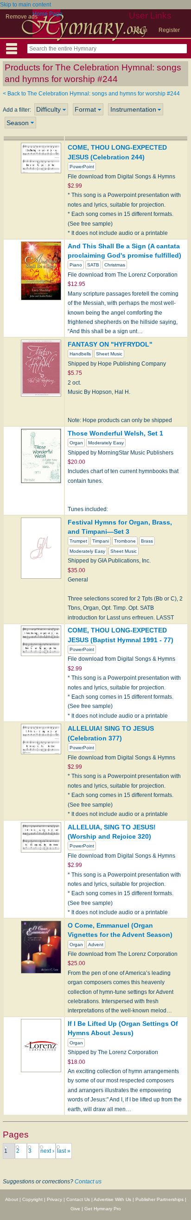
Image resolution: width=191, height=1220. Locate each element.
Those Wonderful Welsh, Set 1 (115, 433)
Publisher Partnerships (159, 1199)
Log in (139, 30)
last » (63, 1151)
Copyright (32, 1199)
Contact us (88, 1181)
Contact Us (78, 1199)
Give (75, 1208)
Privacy (54, 1199)
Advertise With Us (112, 1199)
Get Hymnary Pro (102, 1208)
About (11, 1199)
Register (169, 30)
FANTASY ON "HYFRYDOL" (110, 344)
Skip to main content (25, 4)
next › (47, 1151)
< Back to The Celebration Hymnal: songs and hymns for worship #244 (91, 93)
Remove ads (22, 16)
